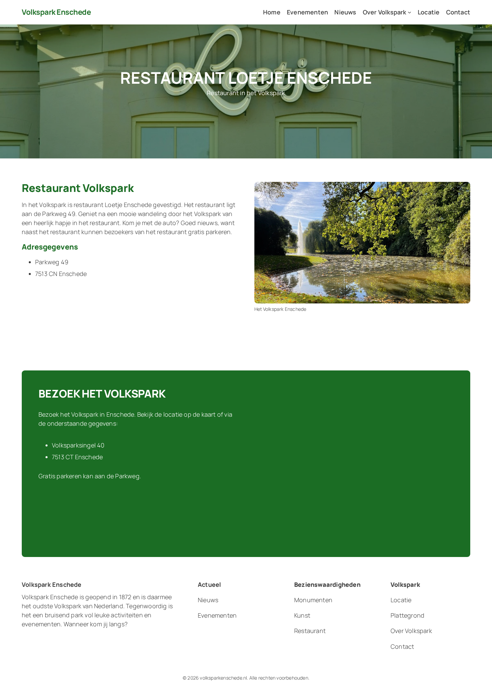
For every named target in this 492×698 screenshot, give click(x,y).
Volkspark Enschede (56, 12)
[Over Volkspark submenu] (409, 12)
